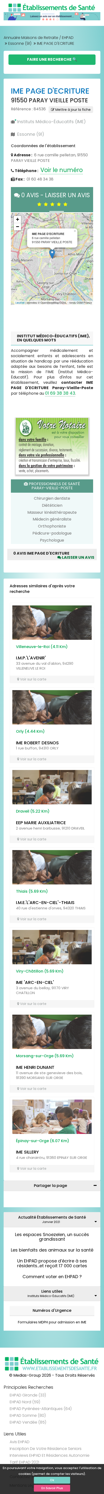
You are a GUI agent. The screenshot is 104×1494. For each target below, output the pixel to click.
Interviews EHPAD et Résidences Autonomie (49, 1455)
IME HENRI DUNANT (35, 1067)
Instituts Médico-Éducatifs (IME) (51, 122)
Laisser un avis (77, 557)
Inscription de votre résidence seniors (46, 1448)
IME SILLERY (27, 1152)
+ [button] (17, 219)
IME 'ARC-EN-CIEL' (35, 982)
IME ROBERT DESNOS (37, 743)
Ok (52, 1480)
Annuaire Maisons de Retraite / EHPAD (39, 37)
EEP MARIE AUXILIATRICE (41, 823)
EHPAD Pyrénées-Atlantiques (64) (41, 1408)
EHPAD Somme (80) (28, 1415)
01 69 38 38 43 (60, 393)
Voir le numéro (61, 170)
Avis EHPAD (20, 1442)
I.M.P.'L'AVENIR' (31, 658)
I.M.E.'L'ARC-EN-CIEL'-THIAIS (45, 902)
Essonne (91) (19, 43)
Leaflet (20, 303)
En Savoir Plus (52, 1488)
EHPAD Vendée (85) (28, 1422)
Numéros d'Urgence (52, 1310)
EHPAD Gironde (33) (28, 1395)
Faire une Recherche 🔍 (52, 59)
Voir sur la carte (32, 679)
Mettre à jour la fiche (72, 109)
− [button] (17, 227)
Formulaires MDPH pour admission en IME (52, 1322)
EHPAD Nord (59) (25, 1402)
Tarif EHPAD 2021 (24, 1462)
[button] (17, 259)
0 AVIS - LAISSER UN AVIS (55, 199)
